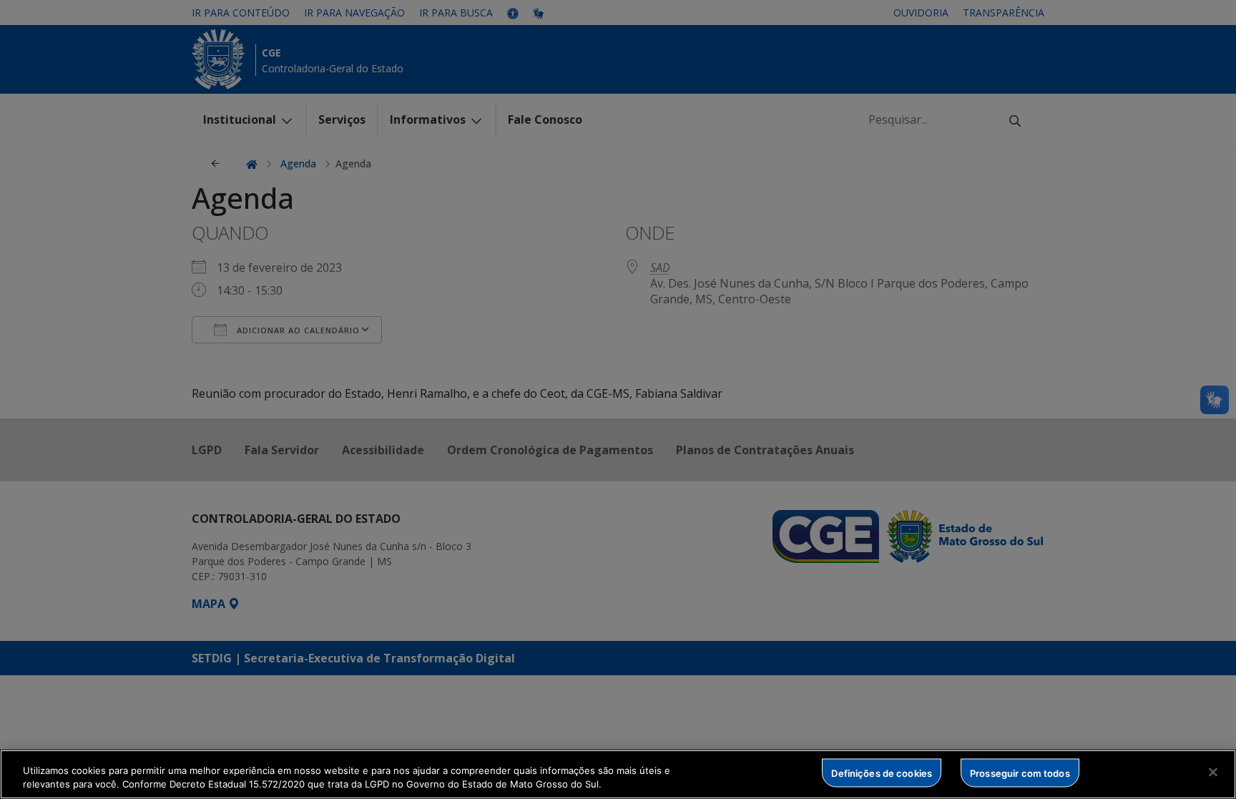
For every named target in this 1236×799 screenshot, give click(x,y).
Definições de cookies (881, 772)
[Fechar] (1213, 772)
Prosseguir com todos (1020, 772)
